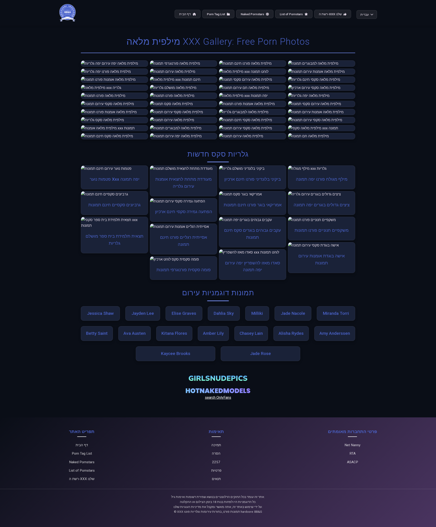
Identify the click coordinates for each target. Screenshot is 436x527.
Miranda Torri (336, 313)
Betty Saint (97, 333)
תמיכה (216, 445)
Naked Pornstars (253, 14)
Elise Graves (184, 313)
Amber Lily (213, 333)
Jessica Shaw (100, 313)
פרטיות (216, 470)
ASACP (352, 462)
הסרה (216, 453)
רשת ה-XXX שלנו (330, 14)
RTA (352, 453)
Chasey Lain (251, 333)
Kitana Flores (174, 333)
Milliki (257, 313)
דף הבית (185, 14)
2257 (216, 462)
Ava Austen (135, 333)
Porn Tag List (216, 14)
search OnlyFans (218, 397)
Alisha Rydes (291, 333)
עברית (364, 14)
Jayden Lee (142, 313)
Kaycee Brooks (175, 353)
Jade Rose (260, 353)
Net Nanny (352, 445)
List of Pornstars (291, 14)
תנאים (216, 479)
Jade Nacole (293, 313)
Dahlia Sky (224, 313)
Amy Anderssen (335, 333)
